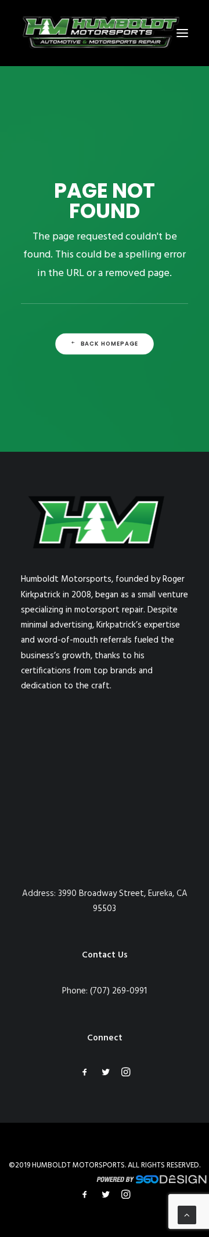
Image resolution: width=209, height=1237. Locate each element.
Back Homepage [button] (110, 344)
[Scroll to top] (187, 1215)
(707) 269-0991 (118, 991)
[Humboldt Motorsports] (101, 33)
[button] (182, 33)
